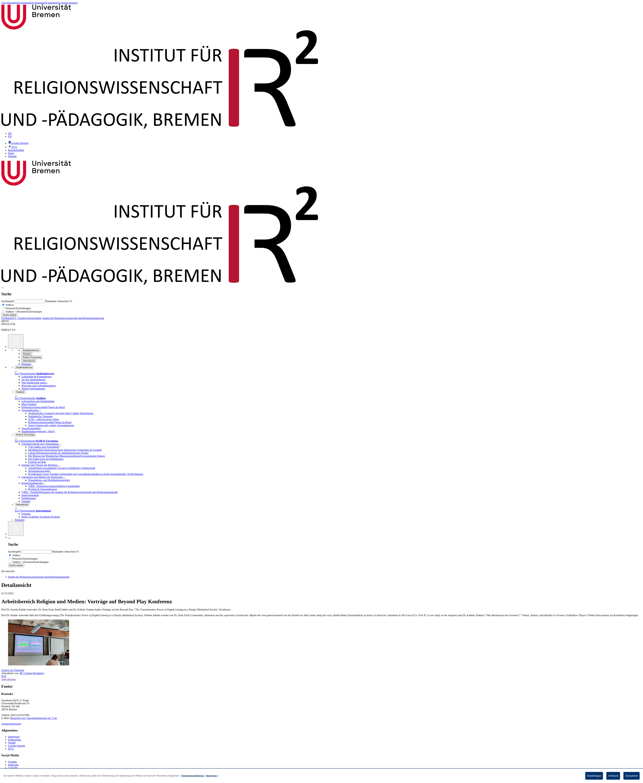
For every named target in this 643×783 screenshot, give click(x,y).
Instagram (13, 764)
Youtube (12, 761)
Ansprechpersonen (11, 723)
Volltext (9, 304)
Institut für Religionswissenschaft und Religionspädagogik (73, 318)
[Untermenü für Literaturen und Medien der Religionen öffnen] (64, 478)
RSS (3, 676)
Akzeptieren (631, 775)
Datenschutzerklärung (193, 775)
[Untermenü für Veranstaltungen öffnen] (39, 411)
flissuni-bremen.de (33, 718)
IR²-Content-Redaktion (32, 673)
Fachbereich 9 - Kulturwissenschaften (21, 318)
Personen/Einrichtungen (18, 308)
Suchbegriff (7, 301)
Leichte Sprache (16, 745)
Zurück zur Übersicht (12, 670)
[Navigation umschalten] (2, 287)
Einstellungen (594, 775)
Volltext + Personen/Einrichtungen (23, 311)
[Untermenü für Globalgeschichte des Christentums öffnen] (59, 444)
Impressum (14, 736)
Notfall (11, 742)
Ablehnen (613, 775)
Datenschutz (14, 739)
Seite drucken (8, 679)
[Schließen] (16, 371)
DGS (11, 748)
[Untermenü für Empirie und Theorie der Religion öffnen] (58, 465)
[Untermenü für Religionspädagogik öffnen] (44, 484)
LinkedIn (13, 767)
